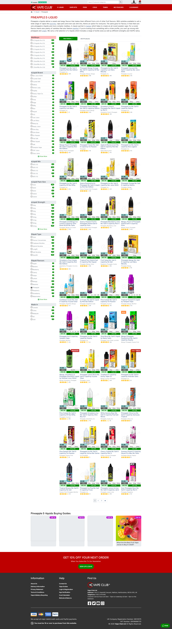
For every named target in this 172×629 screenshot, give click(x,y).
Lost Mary (43, 120)
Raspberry (43, 290)
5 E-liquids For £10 (43, 52)
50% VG (43, 167)
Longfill (43, 249)
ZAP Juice (43, 150)
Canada (43, 307)
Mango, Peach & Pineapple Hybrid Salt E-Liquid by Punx (130, 223)
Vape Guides (63, 586)
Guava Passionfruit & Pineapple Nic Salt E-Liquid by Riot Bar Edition (90, 185)
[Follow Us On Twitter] (94, 603)
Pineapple (42, 287)
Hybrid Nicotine (43, 246)
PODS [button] (85, 7)
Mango (43, 281)
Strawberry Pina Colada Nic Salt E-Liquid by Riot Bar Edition (68, 262)
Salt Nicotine (43, 252)
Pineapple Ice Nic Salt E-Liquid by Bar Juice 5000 (110, 184)
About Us (34, 583)
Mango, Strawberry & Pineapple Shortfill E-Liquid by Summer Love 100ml (69, 376)
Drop (43, 99)
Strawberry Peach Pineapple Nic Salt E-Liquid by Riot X (110, 108)
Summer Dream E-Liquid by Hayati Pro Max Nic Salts (131, 452)
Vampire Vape (43, 147)
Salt (43, 144)
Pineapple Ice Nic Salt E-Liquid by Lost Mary (68, 107)
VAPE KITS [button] (73, 7)
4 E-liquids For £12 (43, 46)
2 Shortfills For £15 (43, 58)
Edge (43, 102)
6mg (43, 214)
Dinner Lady (43, 87)
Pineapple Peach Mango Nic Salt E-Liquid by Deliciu (90, 107)
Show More (43, 156)
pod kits (53, 24)
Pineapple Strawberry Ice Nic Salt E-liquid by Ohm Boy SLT (89, 415)
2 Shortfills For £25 (43, 64)
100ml (43, 194)
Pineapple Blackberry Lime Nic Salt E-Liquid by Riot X (110, 222)
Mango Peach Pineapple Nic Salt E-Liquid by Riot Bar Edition (68, 146)
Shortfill (43, 255)
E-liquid (36, 12)
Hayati (43, 111)
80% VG (43, 176)
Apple (43, 263)
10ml (43, 185)
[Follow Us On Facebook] (89, 603)
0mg (43, 205)
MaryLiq (43, 123)
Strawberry (43, 293)
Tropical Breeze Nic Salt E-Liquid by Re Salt (69, 489)
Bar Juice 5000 (43, 75)
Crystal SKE (43, 81)
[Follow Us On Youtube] (98, 603)
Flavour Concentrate (43, 240)
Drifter (43, 96)
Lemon (43, 278)
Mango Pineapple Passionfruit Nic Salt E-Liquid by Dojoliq (129, 338)
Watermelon (43, 296)
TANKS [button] (105, 7)
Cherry (43, 272)
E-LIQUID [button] (60, 7)
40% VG (43, 164)
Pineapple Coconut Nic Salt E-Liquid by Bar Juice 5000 (130, 70)
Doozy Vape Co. (43, 93)
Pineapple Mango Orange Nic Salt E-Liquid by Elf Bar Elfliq (89, 70)
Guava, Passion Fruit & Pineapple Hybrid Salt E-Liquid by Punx (89, 223)
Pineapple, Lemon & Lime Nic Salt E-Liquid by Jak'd (110, 489)
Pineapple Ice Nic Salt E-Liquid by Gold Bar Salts (130, 375)
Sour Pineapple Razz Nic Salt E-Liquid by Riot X (130, 489)
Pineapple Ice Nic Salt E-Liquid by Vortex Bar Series (90, 452)
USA (43, 319)
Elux (43, 108)
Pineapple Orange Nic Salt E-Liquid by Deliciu (130, 184)
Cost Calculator (64, 595)
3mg (43, 208)
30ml (43, 188)
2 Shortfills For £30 (43, 67)
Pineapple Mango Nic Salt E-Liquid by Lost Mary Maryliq (130, 262)
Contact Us (63, 583)
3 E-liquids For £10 (43, 43)
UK (43, 316)
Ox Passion (43, 135)
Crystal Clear (43, 78)
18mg (43, 223)
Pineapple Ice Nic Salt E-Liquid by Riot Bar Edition (69, 69)
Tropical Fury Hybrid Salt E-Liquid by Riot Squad (89, 261)
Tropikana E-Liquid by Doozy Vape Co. (108, 375)
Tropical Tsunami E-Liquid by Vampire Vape (130, 300)
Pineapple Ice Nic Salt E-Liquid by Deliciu (130, 107)
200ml (43, 197)
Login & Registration (66, 589)
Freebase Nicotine (43, 243)
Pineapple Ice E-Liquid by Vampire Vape (69, 337)
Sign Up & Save (86, 566)
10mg (43, 217)
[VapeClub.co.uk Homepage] (31, 12)
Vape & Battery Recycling (39, 595)
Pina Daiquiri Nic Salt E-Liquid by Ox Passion (68, 452)
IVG (43, 114)
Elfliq (43, 105)
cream (44, 31)
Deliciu (43, 84)
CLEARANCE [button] (133, 7)
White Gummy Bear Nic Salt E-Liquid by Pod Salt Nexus (109, 415)
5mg (43, 211)
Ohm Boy (43, 129)
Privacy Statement (37, 589)
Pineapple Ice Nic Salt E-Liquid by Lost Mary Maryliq (109, 70)
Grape (43, 275)
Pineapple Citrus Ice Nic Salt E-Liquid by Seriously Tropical (130, 415)
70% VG (43, 173)
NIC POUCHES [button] (118, 7)
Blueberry (43, 269)
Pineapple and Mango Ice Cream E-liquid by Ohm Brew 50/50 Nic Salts (69, 223)
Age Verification (64, 592)
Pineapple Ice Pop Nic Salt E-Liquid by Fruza (89, 489)
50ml (43, 191)
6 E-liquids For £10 (43, 55)
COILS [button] (95, 7)
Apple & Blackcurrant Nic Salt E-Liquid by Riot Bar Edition (110, 146)
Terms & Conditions (37, 592)
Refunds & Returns (65, 598)
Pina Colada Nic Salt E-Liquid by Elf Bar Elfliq (68, 414)
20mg (43, 226)
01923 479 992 (100, 594)
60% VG (43, 170)
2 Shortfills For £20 (43, 61)
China (43, 310)
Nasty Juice (43, 126)
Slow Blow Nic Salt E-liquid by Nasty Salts (110, 337)
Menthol (43, 284)
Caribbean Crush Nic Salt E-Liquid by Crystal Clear (69, 300)
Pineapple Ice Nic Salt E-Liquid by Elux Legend (130, 146)
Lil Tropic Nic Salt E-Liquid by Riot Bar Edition (89, 300)
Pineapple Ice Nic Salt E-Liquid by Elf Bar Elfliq (68, 184)
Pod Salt (43, 138)
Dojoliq (43, 90)
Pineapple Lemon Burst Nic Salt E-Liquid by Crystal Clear (89, 376)
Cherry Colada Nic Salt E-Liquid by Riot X (110, 452)
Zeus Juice (43, 153)
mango (88, 26)
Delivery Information (38, 586)
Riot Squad (43, 141)
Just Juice (43, 117)
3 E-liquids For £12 (43, 49)
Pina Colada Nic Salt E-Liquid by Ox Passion (109, 300)
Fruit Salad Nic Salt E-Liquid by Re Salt (109, 261)
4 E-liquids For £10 (43, 40)
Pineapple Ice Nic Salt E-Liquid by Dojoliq (89, 337)
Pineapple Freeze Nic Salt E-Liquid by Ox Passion (89, 146)
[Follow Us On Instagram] (103, 603)
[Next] (105, 500)
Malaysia (43, 313)
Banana (43, 266)
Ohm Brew (43, 132)
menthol (76, 28)
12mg (43, 220)
